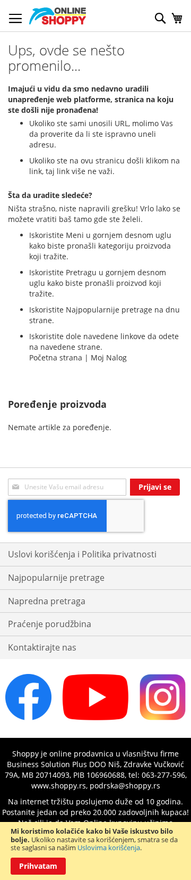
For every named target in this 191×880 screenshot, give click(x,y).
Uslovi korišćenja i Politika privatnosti (82, 554)
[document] (95, 851)
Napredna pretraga (46, 601)
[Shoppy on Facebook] (28, 717)
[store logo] (57, 15)
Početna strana (55, 357)
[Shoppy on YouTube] (95, 717)
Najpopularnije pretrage (56, 577)
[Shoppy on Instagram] (163, 717)
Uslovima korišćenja (108, 847)
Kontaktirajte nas (42, 647)
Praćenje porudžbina (49, 624)
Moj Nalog (109, 357)
